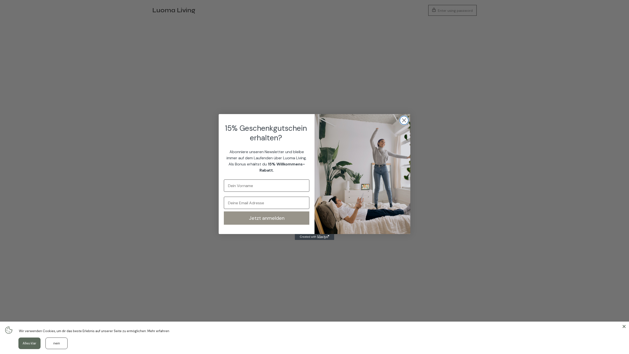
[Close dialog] (404, 120)
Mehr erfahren (158, 331)
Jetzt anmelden (267, 218)
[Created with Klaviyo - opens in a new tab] (314, 237)
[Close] (624, 326)
